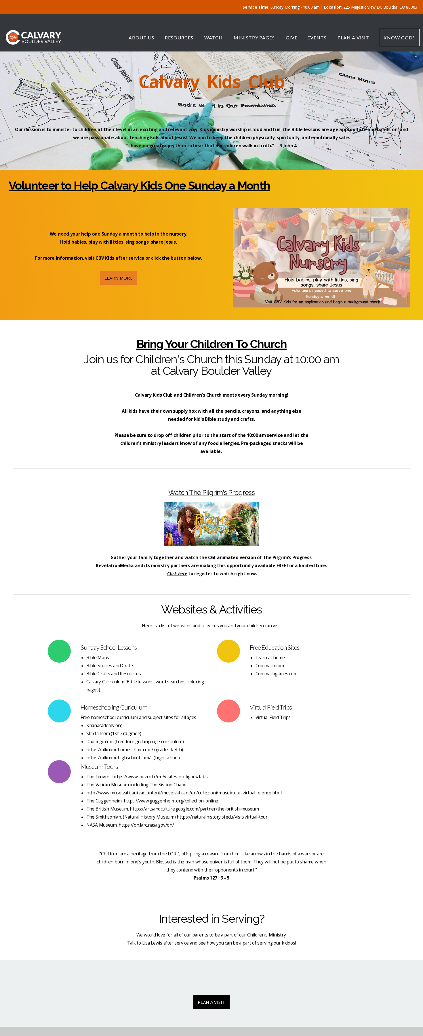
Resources (180, 37)
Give (292, 37)
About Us (142, 37)
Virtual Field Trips (273, 717)
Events (317, 37)
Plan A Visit (353, 37)
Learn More (118, 278)
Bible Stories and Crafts (110, 666)
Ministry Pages (255, 37)
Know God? (399, 37)
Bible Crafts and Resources (113, 674)
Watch (214, 37)
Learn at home (270, 658)
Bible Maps (97, 658)
